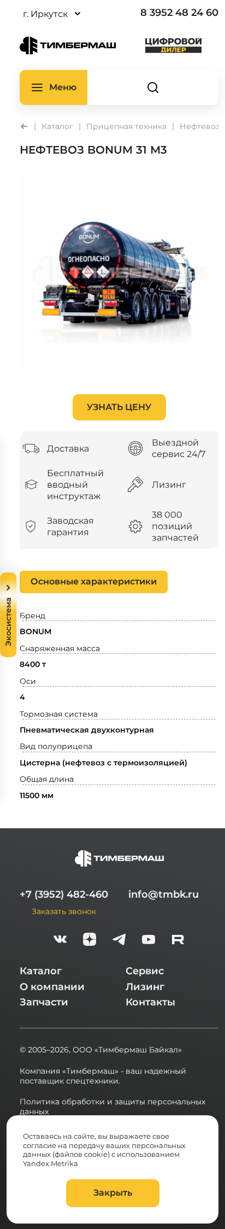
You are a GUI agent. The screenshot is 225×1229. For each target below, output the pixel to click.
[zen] (89, 941)
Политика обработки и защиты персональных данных (112, 1106)
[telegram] (119, 941)
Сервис (145, 971)
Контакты (150, 1002)
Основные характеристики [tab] (94, 581)
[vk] (60, 941)
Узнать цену (119, 407)
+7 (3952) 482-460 (64, 894)
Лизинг (145, 987)
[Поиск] (152, 87)
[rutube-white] (178, 941)
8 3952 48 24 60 (179, 13)
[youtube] (148, 941)
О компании (52, 987)
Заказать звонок (64, 911)
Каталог (41, 971)
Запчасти (44, 1002)
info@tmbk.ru (163, 894)
